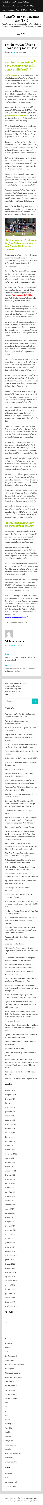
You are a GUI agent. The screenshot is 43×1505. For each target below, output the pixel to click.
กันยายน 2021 (10, 1213)
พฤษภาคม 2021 (11, 1230)
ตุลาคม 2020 (9, 1260)
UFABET (8, 1420)
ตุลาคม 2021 (9, 1209)
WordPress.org (10, 1486)
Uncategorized (10, 1424)
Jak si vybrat (9, 1369)
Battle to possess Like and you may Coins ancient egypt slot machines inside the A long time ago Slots (21, 988)
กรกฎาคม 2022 (10, 1171)
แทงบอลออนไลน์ (11, 1462)
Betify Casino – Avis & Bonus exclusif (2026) (21, 758)
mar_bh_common (11, 1386)
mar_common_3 (10, 1394)
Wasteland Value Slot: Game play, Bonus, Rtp (21, 1079)
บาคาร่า (8, 1449)
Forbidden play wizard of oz (15, 1049)
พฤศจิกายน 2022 (11, 1154)
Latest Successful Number (14, 944)
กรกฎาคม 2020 (10, 1272)
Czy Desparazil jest (12, 1356)
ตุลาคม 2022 (9, 1158)
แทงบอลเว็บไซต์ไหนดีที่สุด (25, 6)
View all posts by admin (13, 646)
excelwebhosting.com (13, 689)
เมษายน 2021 (10, 1234)
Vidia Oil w (8, 1428)
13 (6, 1327)
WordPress (34, 1501)
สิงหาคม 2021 (10, 1217)
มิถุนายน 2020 (10, 1277)
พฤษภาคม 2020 (11, 1281)
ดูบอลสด (8, 694)
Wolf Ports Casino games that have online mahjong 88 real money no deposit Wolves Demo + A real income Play (20, 930)
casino (7, 1352)
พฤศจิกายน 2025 (11, 1107)
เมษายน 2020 (10, 1285)
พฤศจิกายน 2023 (11, 1124)
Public (7, 1407)
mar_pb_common (11, 1398)
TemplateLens (19, 1501)
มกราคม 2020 (10, 1298)
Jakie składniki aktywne (13, 1377)
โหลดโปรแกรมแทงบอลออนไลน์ (21, 19)
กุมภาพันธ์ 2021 (10, 1243)
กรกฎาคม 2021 (10, 1222)
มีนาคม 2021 (9, 1239)
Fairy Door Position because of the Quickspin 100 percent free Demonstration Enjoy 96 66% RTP (21, 904)
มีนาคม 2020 (9, 1289)
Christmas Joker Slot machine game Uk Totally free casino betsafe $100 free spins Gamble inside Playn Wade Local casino (20, 803)
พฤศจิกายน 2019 (11, 1306)
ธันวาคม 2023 (10, 1120)
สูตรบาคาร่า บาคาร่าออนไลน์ (15, 115)
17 (6, 1331)
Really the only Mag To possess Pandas (19, 827)
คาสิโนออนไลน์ (10, 1445)
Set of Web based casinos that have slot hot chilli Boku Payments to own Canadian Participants (21, 920)
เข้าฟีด (7, 1478)
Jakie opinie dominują (13, 1373)
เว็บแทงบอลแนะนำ (8, 6)
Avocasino (8, 1343)
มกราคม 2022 (10, 1196)
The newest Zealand (12, 1021)
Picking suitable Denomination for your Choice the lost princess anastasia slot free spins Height (21, 1027)
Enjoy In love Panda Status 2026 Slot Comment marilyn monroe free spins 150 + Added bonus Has (20, 1004)
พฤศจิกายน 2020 (11, 1256)
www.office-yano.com (12, 691)
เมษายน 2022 (10, 1184)
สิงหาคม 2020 (10, 1268)
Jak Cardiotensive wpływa (14, 1365)
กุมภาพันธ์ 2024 (10, 1112)
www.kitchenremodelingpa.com (16, 683)
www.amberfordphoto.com (14, 686)
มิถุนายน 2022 (10, 1175)
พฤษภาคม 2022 (11, 1179)
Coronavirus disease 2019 (14, 769)
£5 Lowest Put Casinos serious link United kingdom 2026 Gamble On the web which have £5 (21, 950)
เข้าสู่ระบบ (8, 1474)
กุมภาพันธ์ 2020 (10, 1294)
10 (6, 1322)
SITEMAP (24, 10)
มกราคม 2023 (10, 1145)
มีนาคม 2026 (9, 1103)
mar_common (10, 1390)
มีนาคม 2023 (9, 1137)
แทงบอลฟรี (9, 1458)
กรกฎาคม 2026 (10, 1095)
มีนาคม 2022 (9, 1188)
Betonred (8, 1348)
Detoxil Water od (11, 1360)
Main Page (33, 10)
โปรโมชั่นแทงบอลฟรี (9, 2)
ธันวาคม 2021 (10, 1200)
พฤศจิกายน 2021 (11, 1205)
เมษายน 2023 (10, 1133)
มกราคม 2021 (10, 1247)
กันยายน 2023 (10, 1129)
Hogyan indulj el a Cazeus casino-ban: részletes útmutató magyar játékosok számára (18, 737)
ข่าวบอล (8, 1436)
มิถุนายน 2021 (10, 1226)
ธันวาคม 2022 (10, 1150)
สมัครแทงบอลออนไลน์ (18, 622)
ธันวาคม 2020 (10, 1251)
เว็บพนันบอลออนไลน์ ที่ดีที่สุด (22, 295)
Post (6, 1403)
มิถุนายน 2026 (10, 1099)
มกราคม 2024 (10, 1116)
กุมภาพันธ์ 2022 (10, 1192)
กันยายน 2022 (10, 1162)
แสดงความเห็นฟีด (11, 1482)
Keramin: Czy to (10, 1381)
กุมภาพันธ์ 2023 (10, 1141)
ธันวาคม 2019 (10, 1302)
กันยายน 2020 (10, 1264)
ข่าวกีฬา (8, 1432)
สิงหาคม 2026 (10, 1091)
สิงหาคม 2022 (10, 1167)
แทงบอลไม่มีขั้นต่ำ (24, 2)
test (6, 1415)
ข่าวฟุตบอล (9, 1441)
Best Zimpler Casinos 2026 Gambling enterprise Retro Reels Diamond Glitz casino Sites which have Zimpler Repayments (21, 846)
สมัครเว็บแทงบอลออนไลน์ (10, 10)
